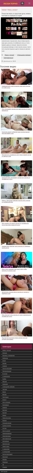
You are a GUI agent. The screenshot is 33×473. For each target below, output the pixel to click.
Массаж (4, 381)
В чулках (4, 373)
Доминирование (7, 433)
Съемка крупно (6, 425)
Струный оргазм (6, 423)
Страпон (4, 467)
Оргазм (4, 363)
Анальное (5, 384)
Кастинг (4, 412)
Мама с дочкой (9, 55)
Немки (4, 415)
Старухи (4, 366)
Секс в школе (6, 431)
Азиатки (4, 407)
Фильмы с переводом (8, 355)
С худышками (6, 451)
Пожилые (5, 462)
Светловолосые (8, 58)
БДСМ (4, 360)
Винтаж (4, 394)
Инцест (4, 399)
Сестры (4, 428)
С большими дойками (23, 55)
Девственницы (6, 436)
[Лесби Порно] (10, 4)
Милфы (4, 459)
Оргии (4, 392)
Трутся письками (7, 368)
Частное (4, 389)
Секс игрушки (6, 402)
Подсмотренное (6, 371)
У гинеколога (6, 376)
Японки (4, 420)
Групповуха (5, 405)
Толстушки (5, 397)
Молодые (5, 457)
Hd (3, 464)
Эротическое (6, 444)
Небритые (5, 358)
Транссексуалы (6, 418)
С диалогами (5, 449)
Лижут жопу (5, 446)
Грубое (4, 379)
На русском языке (7, 454)
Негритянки (5, 441)
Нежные (4, 353)
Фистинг (4, 410)
